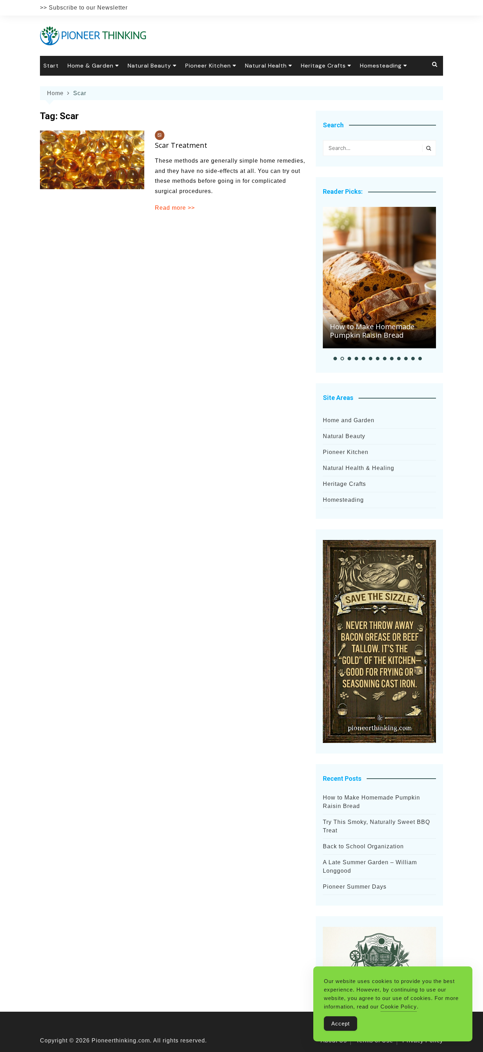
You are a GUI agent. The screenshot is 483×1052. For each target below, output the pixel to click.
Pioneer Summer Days (354, 887)
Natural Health (266, 65)
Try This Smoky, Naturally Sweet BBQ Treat (376, 826)
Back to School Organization (363, 846)
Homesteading (381, 65)
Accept (340, 1024)
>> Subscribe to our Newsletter (84, 8)
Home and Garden (348, 420)
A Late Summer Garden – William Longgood (370, 866)
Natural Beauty (149, 65)
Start (51, 65)
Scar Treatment (181, 145)
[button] (335, 358)
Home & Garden (91, 65)
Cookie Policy (398, 1007)
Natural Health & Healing (358, 468)
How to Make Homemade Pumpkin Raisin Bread (372, 331)
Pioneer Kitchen (208, 65)
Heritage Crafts (323, 65)
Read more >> (175, 208)
